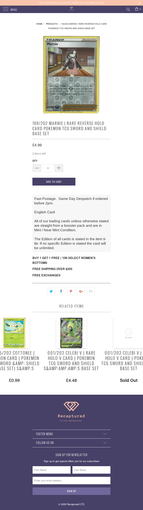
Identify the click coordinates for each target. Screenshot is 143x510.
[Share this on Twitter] (51, 291)
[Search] (128, 9)
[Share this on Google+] (81, 291)
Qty (34, 160)
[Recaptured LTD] (71, 9)
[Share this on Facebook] (61, 291)
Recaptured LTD (75, 504)
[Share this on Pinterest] (71, 291)
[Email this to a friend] (91, 291)
